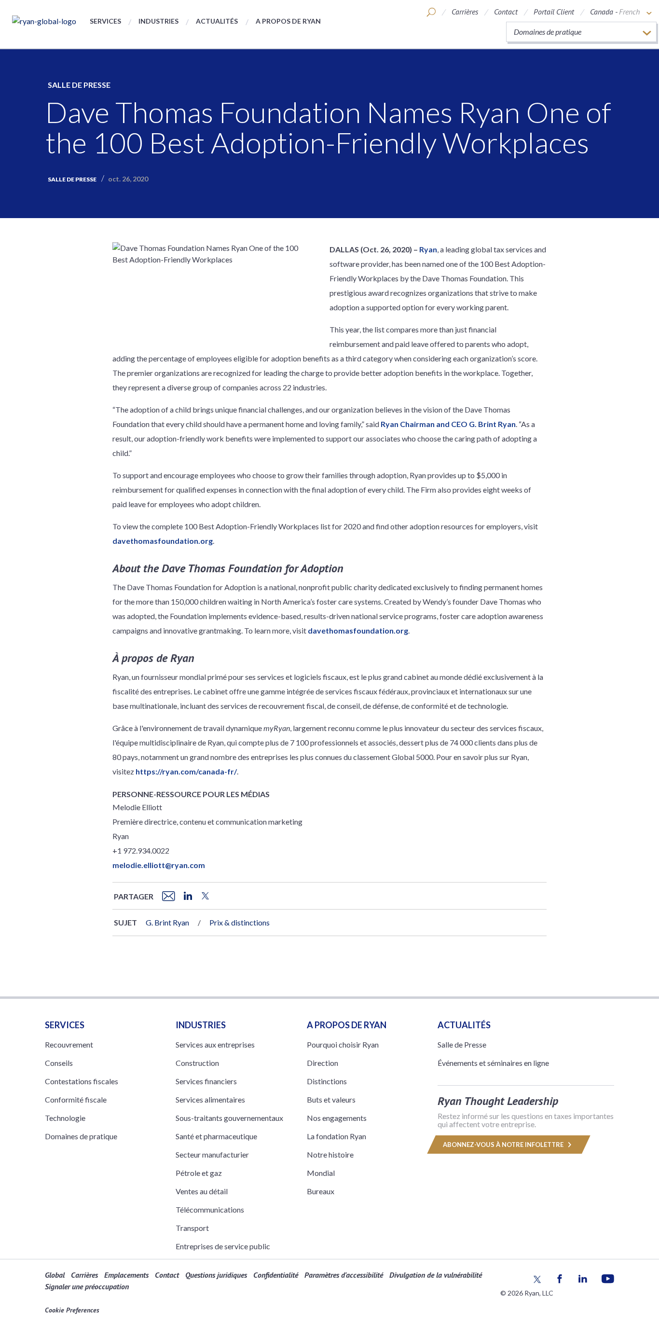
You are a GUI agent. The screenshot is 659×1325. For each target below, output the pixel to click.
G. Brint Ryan (167, 922)
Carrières (465, 11)
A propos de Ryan (288, 21)
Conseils (59, 1062)
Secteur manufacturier (212, 1154)
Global (55, 1275)
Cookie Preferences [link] (72, 1310)
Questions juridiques (216, 1275)
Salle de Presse (79, 84)
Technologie (65, 1117)
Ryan (428, 249)
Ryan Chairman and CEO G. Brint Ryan (448, 423)
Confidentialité (275, 1275)
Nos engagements (337, 1117)
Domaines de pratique (81, 1136)
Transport (192, 1227)
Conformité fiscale (76, 1099)
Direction (322, 1062)
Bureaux (320, 1191)
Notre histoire (330, 1154)
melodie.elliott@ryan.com (158, 865)
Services (105, 21)
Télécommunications (210, 1209)
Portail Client (554, 11)
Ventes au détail (202, 1191)
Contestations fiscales (81, 1081)
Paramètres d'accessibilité (343, 1275)
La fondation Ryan (336, 1136)
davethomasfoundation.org (162, 540)
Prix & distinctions (239, 922)
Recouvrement (69, 1044)
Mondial (321, 1172)
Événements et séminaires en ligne (493, 1062)
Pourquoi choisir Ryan (343, 1044)
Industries (158, 21)
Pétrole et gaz (199, 1172)
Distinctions (327, 1081)
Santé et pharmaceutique (216, 1136)
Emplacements (126, 1275)
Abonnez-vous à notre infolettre (504, 1144)
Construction (197, 1062)
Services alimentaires (210, 1099)
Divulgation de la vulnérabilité (435, 1275)
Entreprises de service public (223, 1246)
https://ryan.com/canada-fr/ (186, 771)
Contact (506, 11)
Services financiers (206, 1081)
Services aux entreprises (215, 1044)
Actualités (217, 21)
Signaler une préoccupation (87, 1286)
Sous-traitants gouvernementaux (229, 1117)
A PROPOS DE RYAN (346, 1025)
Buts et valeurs (331, 1099)
